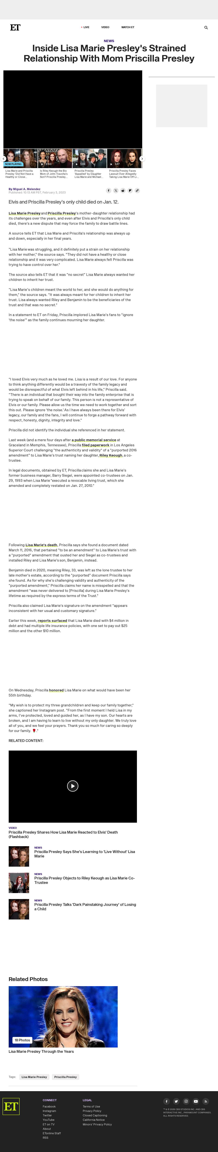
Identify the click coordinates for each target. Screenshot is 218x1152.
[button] (72, 786)
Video (105, 27)
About (47, 1129)
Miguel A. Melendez (26, 189)
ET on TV (48, 1125)
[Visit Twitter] (176, 1102)
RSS (45, 1138)
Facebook (49, 1107)
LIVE (86, 27)
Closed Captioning (95, 1115)
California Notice (94, 1120)
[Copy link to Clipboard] (137, 191)
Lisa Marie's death (41, 545)
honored (56, 690)
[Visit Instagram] (186, 1102)
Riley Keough (110, 455)
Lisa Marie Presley (25, 213)
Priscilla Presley (62, 213)
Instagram (49, 1111)
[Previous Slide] (3, 159)
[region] (72, 109)
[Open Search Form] (206, 28)
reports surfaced (52, 620)
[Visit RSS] (205, 1102)
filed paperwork (95, 445)
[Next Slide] (142, 159)
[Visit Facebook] (166, 1102)
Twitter (47, 1115)
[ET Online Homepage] (15, 27)
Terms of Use (91, 1107)
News (109, 41)
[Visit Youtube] (195, 1101)
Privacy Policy (92, 1111)
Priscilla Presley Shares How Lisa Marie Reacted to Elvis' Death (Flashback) (63, 834)
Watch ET (128, 27)
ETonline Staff (52, 1133)
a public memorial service (94, 440)
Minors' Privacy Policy (97, 1125)
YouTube (48, 1120)
